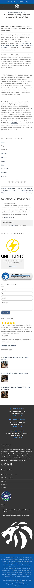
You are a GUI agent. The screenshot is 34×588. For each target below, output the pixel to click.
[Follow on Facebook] (2, 464)
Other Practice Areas (7, 478)
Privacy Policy (14, 582)
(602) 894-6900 (17, 437)
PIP (8, 45)
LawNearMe (4, 168)
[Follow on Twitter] (8, 464)
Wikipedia (4, 172)
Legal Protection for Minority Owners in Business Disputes (15, 358)
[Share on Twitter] (15, 182)
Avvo (2, 142)
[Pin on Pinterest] (21, 182)
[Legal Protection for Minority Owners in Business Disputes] (4, 364)
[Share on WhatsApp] (9, 182)
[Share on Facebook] (12, 182)
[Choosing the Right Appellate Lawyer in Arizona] (4, 378)
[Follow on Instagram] (5, 464)
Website (3, 176)
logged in (13, 225)
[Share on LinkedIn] (24, 182)
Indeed (3, 161)
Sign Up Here (12, 266)
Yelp (2, 165)
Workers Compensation (16, 45)
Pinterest (3, 157)
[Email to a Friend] (18, 182)
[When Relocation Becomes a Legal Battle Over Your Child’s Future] (4, 394)
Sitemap (21, 582)
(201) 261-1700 (17, 415)
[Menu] (3, 7)
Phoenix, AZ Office (17, 431)
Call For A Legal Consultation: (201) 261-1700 (17, 2)
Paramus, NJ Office (17, 408)
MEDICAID (14, 123)
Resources (4, 484)
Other (24, 12)
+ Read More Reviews (8, 346)
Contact (3, 487)
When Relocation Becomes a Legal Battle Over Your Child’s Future (15, 388)
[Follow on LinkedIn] (11, 464)
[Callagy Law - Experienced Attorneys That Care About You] (17, 7)
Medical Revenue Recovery (15, 12)
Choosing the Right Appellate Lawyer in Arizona (14, 373)
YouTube (3, 153)
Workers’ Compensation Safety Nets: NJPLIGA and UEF (8, 191)
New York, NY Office (17, 420)
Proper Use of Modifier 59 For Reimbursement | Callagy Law (25, 191)
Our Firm (3, 481)
